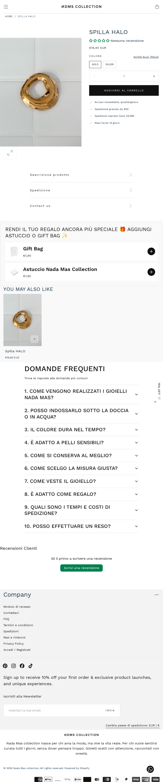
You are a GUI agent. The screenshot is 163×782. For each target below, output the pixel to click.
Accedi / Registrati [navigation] (17, 649)
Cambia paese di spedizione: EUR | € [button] (133, 725)
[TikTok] (30, 666)
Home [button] (9, 16)
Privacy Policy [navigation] (13, 643)
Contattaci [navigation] (11, 612)
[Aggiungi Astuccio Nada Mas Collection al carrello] (151, 272)
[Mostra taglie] (34, 339)
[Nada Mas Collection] (81, 734)
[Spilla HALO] (22, 320)
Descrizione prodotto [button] (50, 174)
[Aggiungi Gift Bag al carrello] (151, 251)
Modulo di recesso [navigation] (17, 606)
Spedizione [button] (40, 190)
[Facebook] (22, 666)
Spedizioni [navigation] (11, 631)
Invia (110, 710)
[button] (5, 6)
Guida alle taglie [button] (146, 56)
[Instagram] (13, 666)
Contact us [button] (40, 205)
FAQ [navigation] (6, 619)
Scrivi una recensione (81, 568)
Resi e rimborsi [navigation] (14, 637)
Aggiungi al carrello (124, 90)
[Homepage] (81, 6)
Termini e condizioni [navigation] (18, 625)
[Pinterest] (5, 666)
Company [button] (17, 594)
